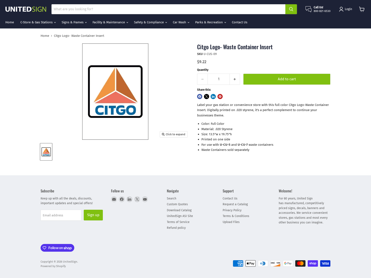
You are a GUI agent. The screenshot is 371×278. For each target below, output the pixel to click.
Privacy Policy (232, 210)
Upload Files (231, 222)
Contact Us (239, 22)
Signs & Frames (73, 22)
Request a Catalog (235, 204)
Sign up (93, 215)
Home (9, 22)
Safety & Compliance (149, 22)
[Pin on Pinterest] (220, 96)
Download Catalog (179, 210)
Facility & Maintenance (109, 22)
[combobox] (168, 9)
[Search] (291, 9)
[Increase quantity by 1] (235, 79)
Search (171, 198)
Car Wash (180, 22)
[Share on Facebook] (199, 96)
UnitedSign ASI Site (180, 216)
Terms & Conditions (236, 216)
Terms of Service (178, 222)
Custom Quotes (177, 204)
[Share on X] (206, 96)
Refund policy (176, 228)
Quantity (202, 69)
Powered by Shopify (53, 266)
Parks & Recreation (209, 22)
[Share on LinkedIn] (213, 96)
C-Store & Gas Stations (36, 22)
